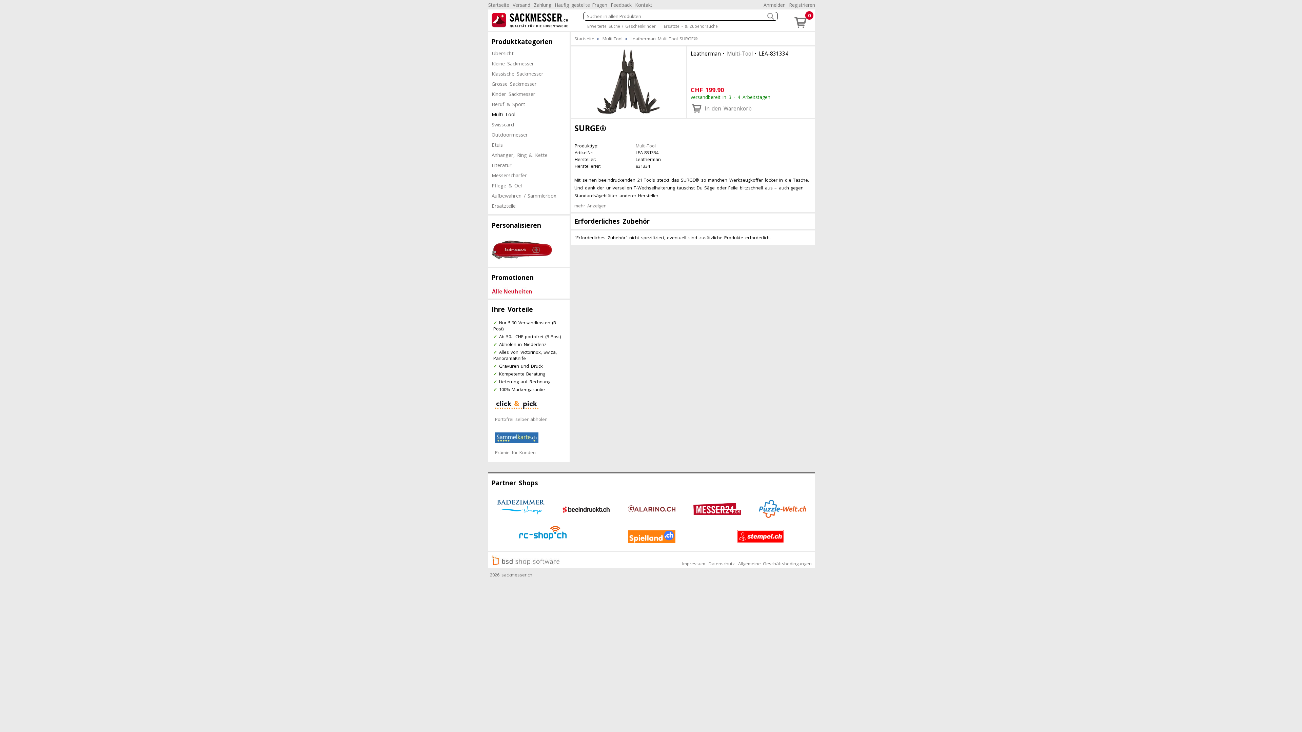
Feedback (621, 5)
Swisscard (503, 124)
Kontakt (643, 5)
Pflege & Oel (507, 185)
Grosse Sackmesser (514, 83)
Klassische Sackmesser (518, 73)
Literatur (502, 165)
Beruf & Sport (508, 104)
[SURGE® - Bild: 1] (628, 81)
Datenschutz (722, 564)
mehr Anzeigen (590, 206)
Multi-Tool (503, 114)
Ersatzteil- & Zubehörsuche (691, 26)
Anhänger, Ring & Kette (520, 154)
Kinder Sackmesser (513, 93)
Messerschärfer (509, 175)
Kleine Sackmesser (513, 63)
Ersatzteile (504, 205)
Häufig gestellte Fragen (581, 5)
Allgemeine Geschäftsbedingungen (775, 564)
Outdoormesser (510, 134)
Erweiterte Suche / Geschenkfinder (621, 26)
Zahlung (542, 5)
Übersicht (503, 53)
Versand (521, 5)
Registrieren (802, 5)
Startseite (498, 5)
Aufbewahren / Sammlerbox (524, 195)
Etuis (497, 144)
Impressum (693, 564)
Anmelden (775, 5)
